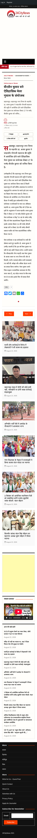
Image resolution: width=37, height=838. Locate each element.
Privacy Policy (7, 798)
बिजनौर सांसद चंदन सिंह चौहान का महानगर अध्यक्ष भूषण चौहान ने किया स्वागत (17, 536)
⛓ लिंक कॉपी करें (11, 139)
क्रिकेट (4, 755)
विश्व (3, 764)
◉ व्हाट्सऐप (26, 134)
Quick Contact (7, 784)
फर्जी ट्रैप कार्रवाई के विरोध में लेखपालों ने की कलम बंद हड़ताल (17, 653)
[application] (18, 612)
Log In (3, 2)
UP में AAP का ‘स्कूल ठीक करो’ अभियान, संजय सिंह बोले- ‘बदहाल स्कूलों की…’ (17, 731)
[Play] (7, 618)
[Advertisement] (18, 37)
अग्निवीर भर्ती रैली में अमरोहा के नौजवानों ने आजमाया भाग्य (17, 673)
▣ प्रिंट (26, 139)
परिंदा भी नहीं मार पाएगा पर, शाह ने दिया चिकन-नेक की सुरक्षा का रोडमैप (16, 643)
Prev (10, 314)
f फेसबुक (11, 134)
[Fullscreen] (30, 618)
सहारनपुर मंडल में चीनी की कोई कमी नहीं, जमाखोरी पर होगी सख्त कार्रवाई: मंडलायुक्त (18, 389)
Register (9, 2)
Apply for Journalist (9, 803)
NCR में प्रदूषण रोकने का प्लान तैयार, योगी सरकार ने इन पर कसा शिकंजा (17, 633)
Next (26, 314)
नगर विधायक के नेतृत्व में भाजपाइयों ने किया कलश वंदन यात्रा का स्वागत (17, 683)
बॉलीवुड (4, 759)
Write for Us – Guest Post (11, 779)
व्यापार (4, 769)
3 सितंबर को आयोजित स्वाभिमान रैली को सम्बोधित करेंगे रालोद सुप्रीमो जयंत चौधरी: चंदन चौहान (18, 498)
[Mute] (27, 618)
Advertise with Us (8, 794)
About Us (5, 789)
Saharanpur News (22, 76)
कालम (4, 750)
